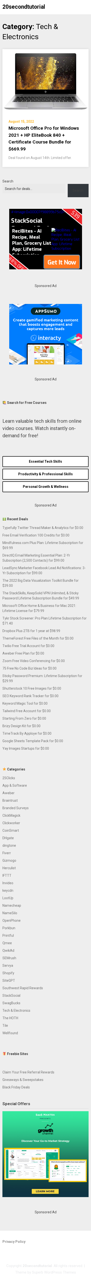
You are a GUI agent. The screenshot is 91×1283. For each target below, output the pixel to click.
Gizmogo (9, 860)
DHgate (8, 838)
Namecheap (11, 905)
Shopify (8, 973)
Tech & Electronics (16, 1010)
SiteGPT (8, 980)
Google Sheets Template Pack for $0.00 (32, 741)
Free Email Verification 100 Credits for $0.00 (35, 535)
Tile (5, 1025)
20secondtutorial (23, 7)
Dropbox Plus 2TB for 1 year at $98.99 (31, 631)
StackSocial (11, 995)
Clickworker (11, 823)
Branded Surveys (15, 808)
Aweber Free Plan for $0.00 (23, 653)
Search (7, 181)
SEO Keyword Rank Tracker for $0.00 (30, 696)
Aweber (8, 793)
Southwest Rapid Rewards (22, 988)
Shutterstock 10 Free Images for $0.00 (31, 688)
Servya (7, 965)
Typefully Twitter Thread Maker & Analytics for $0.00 (42, 528)
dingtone (9, 845)
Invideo (7, 883)
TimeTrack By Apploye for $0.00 (26, 733)
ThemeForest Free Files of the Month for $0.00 (38, 638)
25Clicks (8, 778)
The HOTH (10, 1018)
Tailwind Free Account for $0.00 (26, 711)
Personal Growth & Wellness (45, 487)
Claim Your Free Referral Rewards (28, 1072)
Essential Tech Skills (45, 461)
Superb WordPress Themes (54, 1272)
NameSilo (9, 913)
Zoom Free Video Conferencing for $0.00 (33, 661)
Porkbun (8, 928)
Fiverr (6, 853)
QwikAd (8, 950)
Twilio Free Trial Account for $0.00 (28, 646)
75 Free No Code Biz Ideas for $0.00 (29, 668)
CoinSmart (10, 830)
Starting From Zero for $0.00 (24, 718)
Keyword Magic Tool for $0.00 (25, 703)
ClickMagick (11, 815)
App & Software (14, 785)
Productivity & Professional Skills (45, 474)
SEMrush (9, 958)
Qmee (7, 943)
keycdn (7, 890)
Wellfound (10, 1033)
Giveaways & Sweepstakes (22, 1080)
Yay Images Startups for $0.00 (25, 748)
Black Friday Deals (16, 1087)
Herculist (9, 868)
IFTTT (6, 875)
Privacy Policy (13, 1242)
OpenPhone (11, 920)
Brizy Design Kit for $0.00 (21, 726)
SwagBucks (11, 1003)
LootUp (7, 898)
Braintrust (10, 800)
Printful (8, 935)
